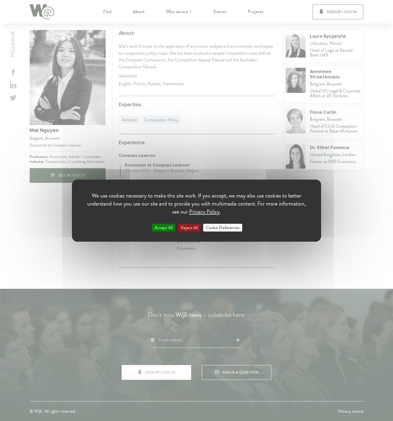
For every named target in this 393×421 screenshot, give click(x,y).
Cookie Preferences (223, 227)
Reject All (189, 227)
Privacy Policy (204, 211)
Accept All (164, 227)
